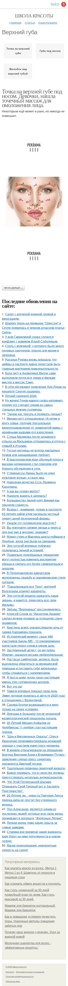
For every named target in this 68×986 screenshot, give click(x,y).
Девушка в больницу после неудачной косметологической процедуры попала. (31, 715)
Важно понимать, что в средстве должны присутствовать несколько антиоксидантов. (33, 774)
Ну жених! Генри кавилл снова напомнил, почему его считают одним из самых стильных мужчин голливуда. (32, 405)
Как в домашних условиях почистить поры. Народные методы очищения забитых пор (30, 921)
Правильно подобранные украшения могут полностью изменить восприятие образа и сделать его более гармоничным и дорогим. (32, 561)
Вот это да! (14, 686)
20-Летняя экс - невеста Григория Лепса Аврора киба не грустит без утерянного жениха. (32, 800)
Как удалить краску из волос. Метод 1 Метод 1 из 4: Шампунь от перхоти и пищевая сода (30, 873)
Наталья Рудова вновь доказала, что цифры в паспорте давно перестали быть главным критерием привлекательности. (31, 364)
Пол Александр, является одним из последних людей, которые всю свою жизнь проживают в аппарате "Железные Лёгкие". (32, 813)
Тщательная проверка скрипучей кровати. (36, 768)
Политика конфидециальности (20, 976)
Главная (15, 22)
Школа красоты (34, 15)
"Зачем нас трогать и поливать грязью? (34, 414)
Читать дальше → (13, 287)
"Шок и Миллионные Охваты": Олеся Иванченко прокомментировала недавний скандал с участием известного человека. (31, 741)
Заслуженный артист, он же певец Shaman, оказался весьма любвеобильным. (32, 652)
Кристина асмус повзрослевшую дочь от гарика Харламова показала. (32, 629)
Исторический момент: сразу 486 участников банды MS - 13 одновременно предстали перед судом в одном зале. (31, 641)
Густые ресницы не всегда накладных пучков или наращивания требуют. (31, 452)
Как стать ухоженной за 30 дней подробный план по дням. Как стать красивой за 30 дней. (30, 895)
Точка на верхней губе (18, 51)
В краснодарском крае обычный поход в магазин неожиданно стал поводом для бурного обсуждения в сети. (32, 464)
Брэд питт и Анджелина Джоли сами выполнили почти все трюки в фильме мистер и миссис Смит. (29, 377)
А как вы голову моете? (23, 491)
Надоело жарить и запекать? (27, 495)
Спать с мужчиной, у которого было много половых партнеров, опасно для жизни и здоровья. (33, 350)
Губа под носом (50, 51)
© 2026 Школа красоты (16, 966)
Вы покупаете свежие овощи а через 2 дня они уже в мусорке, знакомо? (31, 529)
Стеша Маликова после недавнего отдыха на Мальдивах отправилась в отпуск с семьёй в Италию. (34, 441)
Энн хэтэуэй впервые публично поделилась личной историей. (26, 547)
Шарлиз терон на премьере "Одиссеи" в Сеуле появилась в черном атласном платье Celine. (33, 327)
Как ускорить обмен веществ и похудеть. (33, 883)
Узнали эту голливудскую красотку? (31, 523)
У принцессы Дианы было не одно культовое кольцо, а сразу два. (28, 475)
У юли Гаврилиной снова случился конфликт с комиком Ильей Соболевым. (30, 339)
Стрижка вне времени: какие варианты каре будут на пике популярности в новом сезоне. (32, 836)
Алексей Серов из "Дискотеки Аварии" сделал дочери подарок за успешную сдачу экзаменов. (32, 618)
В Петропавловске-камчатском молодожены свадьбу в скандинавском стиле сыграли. (34, 577)
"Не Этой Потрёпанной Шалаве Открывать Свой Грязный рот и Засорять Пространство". (31, 786)
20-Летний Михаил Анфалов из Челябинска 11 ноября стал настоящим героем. (29, 727)
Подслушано (47, 22)
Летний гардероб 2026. (21, 396)
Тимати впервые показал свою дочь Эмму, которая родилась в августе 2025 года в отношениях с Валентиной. (33, 695)
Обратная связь (13, 981)
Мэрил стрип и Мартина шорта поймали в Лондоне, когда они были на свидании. (33, 538)
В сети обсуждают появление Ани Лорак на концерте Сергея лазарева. (34, 388)
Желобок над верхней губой (18, 71)
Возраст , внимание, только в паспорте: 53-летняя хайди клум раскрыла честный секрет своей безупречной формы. (32, 514)
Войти (55, 4)
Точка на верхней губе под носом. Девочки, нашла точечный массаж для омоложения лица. (32, 98)
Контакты (10, 971)
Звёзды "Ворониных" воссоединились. (34, 609)
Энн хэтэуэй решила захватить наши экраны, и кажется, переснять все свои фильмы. (30, 600)
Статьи (30, 22)
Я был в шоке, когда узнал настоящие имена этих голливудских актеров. (31, 679)
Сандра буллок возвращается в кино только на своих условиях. (30, 706)
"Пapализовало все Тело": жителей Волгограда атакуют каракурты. (29, 588)
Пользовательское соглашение (30, 971)
